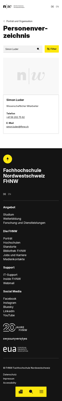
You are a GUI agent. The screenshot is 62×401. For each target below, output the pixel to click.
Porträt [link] (7, 238)
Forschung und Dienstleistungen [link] (24, 222)
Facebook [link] (9, 298)
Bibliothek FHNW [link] (14, 250)
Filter (54, 49)
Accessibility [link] (9, 382)
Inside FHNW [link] (12, 278)
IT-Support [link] (10, 274)
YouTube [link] (9, 315)
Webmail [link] (8, 283)
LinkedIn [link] (8, 311)
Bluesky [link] (8, 307)
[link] (14, 6)
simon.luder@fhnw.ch (17, 126)
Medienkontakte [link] (14, 259)
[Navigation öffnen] (41, 392)
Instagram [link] (9, 302)
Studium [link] (8, 214)
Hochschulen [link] (11, 242)
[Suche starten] (31, 392)
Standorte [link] (9, 246)
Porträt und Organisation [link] (19, 21)
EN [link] (57, 6)
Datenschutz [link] (10, 374)
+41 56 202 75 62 (15, 117)
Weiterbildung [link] (12, 218)
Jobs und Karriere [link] (14, 255)
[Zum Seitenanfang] (7, 159)
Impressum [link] (8, 378)
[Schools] (20, 392)
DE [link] (52, 6)
